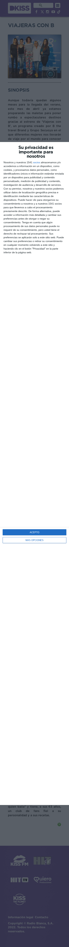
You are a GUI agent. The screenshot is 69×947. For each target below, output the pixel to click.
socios (36, 162)
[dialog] (34, 473)
